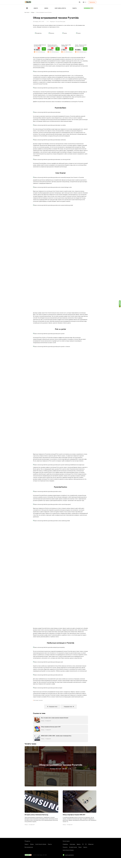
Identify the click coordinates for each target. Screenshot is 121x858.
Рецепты (74, 8)
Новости (36, 8)
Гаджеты (79, 844)
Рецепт (80, 847)
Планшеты (65, 847)
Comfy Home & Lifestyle (60, 8)
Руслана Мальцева (60, 21)
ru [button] (83, 2)
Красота (85, 847)
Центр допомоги (69, 855)
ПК (83, 844)
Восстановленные (88, 8)
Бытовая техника (38, 700)
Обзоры (46, 8)
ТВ (85, 844)
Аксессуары (72, 844)
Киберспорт (91, 844)
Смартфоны (65, 844)
